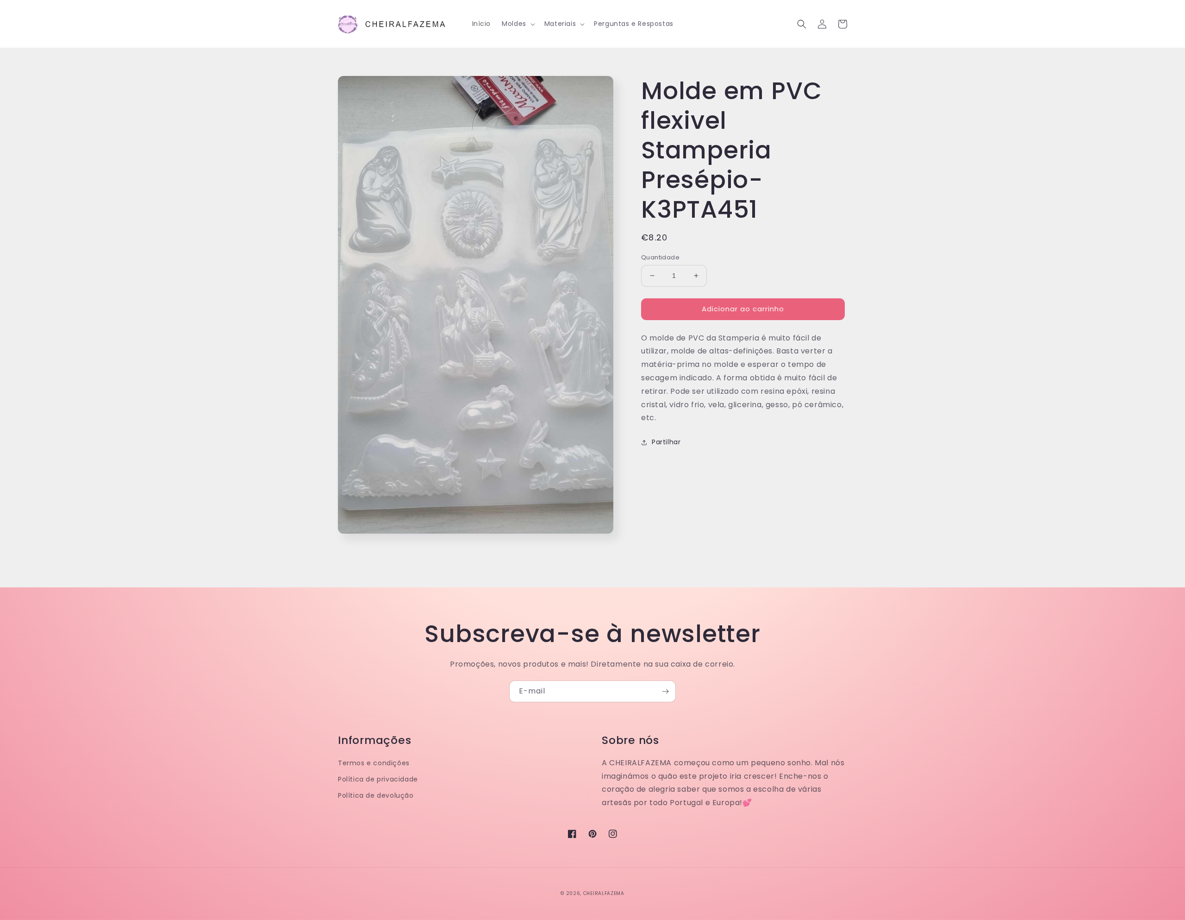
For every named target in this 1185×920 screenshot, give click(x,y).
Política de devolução (376, 795)
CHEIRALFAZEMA (603, 893)
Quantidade (660, 257)
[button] (517, 23)
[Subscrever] (665, 691)
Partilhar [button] (666, 442)
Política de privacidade (378, 779)
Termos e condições (374, 763)
